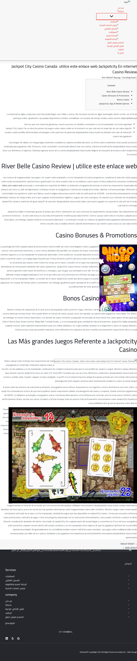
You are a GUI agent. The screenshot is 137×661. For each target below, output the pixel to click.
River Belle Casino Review (117, 92)
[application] (117, 11)
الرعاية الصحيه (111, 35)
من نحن (121, 8)
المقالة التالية (129, 548)
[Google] (18, 639)
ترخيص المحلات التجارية (108, 25)
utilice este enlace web (12, 185)
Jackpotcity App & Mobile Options (114, 104)
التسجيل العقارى (12, 580)
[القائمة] (111, 16)
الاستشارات (113, 32)
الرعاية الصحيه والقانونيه (16, 584)
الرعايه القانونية (111, 39)
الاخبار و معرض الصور (116, 42)
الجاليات (121, 49)
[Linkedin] (6, 639)
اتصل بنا (121, 53)
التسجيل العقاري (110, 28)
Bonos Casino (123, 100)
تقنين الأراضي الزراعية (115, 46)
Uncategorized (129, 77)
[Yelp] (12, 639)
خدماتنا (121, 11)
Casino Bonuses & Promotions (115, 96)
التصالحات (113, 21)
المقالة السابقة (128, 544)
